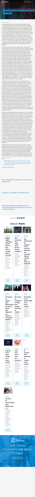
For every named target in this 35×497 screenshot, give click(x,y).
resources (7, 137)
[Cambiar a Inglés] (32, 495)
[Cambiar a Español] (33, 495)
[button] (32, 2)
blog (27, 130)
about (28, 39)
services (7, 116)
